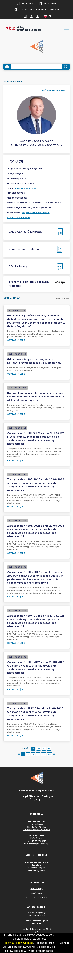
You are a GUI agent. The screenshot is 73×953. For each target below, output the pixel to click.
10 (33, 748)
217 (43, 754)
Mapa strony (28, 3)
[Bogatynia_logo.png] (36, 47)
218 (49, 754)
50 (44, 748)
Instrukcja (50, 3)
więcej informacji (54, 90)
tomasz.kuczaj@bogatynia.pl (36, 830)
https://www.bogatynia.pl (36, 212)
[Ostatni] (54, 754)
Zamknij (65, 942)
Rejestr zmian (36, 893)
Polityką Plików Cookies (18, 942)
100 (49, 748)
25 (38, 748)
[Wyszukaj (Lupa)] (65, 66)
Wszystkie (62, 298)
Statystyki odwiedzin (36, 897)
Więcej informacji (18, 217)
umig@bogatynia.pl (25, 188)
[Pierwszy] (19, 754)
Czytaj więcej (16, 340)
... (38, 754)
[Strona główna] (7, 67)
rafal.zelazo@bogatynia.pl (36, 844)
